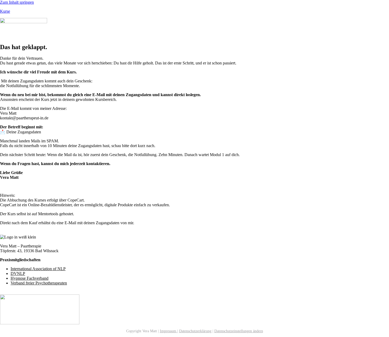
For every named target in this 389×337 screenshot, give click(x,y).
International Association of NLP (38, 268)
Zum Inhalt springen (17, 2)
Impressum (168, 331)
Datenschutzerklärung (195, 331)
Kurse (5, 11)
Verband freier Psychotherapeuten (39, 283)
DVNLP (18, 273)
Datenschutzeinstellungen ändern (238, 331)
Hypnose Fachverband (29, 278)
